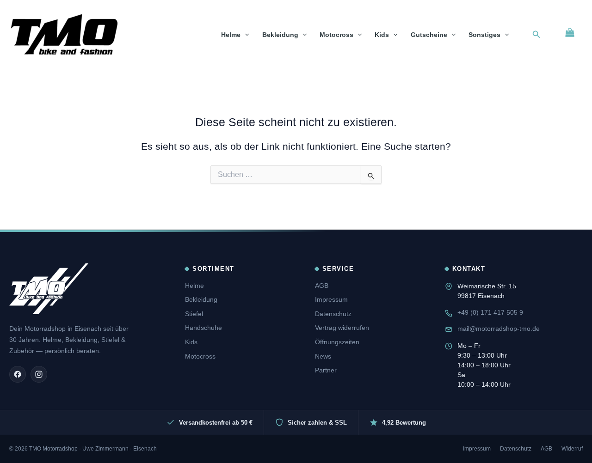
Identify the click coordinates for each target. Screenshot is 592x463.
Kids (382, 34)
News (323, 356)
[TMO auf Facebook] (17, 374)
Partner (326, 370)
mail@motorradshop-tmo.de (498, 328)
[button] (244, 34)
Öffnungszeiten (337, 342)
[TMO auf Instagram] (39, 374)
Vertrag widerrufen (342, 327)
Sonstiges (484, 34)
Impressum (331, 299)
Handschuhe (203, 327)
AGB (321, 285)
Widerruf (572, 448)
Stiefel (194, 313)
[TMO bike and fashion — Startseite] (48, 288)
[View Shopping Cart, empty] (570, 32)
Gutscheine (429, 34)
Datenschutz (333, 313)
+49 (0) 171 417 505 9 (490, 312)
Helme (230, 34)
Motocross (336, 34)
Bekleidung (280, 34)
